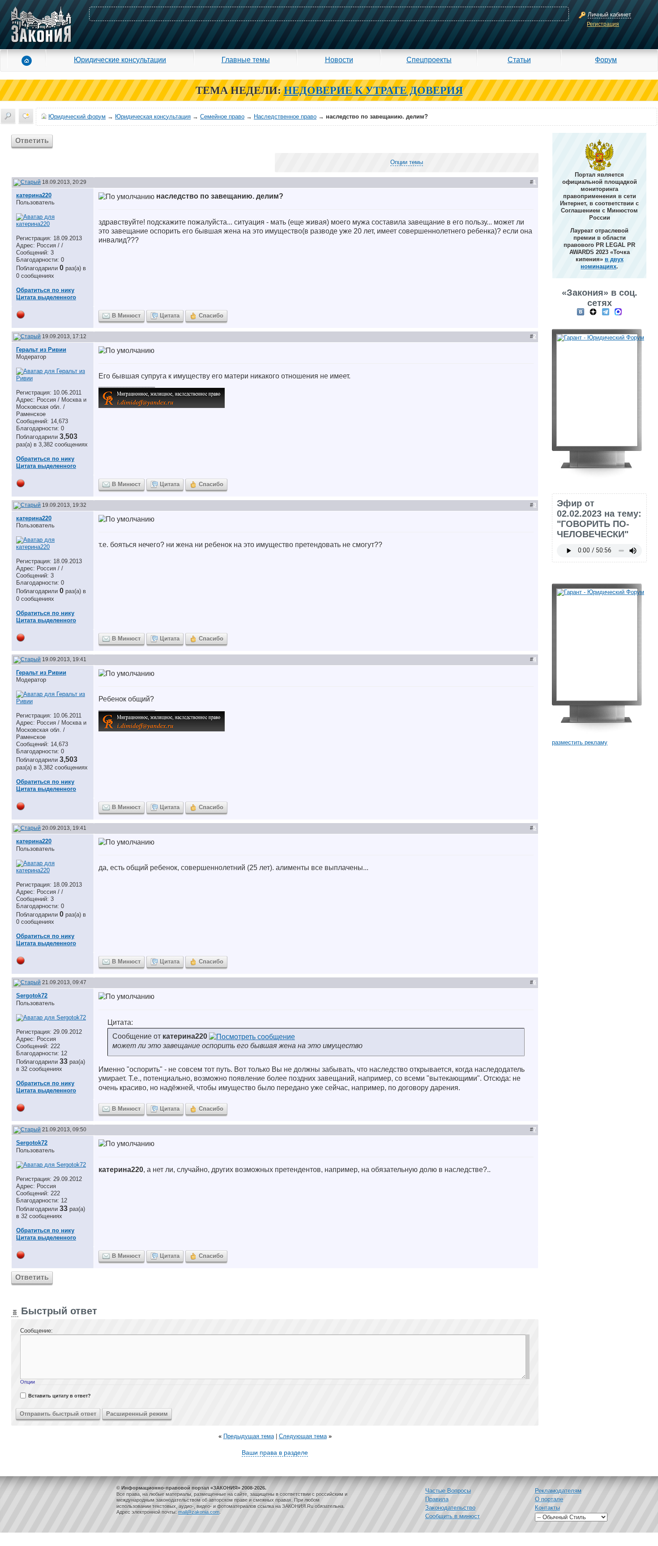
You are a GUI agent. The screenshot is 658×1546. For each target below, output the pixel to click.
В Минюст (126, 315)
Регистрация (603, 24)
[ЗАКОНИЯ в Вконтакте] (580, 311)
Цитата (169, 315)
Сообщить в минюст (452, 1516)
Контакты (547, 1507)
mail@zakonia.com (198, 1512)
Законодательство (450, 1507)
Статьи (519, 59)
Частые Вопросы (448, 1490)
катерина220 (33, 195)
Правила (437, 1499)
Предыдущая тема (248, 1436)
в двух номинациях (602, 263)
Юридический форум (77, 116)
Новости (339, 59)
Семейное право (222, 116)
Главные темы (246, 59)
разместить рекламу (579, 742)
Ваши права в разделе (275, 1452)
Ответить (32, 140)
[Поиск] (8, 115)
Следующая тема (303, 1436)
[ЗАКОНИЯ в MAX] (618, 311)
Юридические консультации (120, 59)
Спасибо (211, 315)
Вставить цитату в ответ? (59, 1395)
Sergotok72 (31, 995)
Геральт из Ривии (41, 349)
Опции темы (406, 162)
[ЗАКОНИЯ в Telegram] (605, 311)
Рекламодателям (558, 1490)
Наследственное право (285, 116)
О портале (549, 1499)
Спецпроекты (429, 59)
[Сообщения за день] (26, 115)
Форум (606, 59)
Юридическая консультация (153, 116)
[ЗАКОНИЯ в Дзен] (593, 311)
